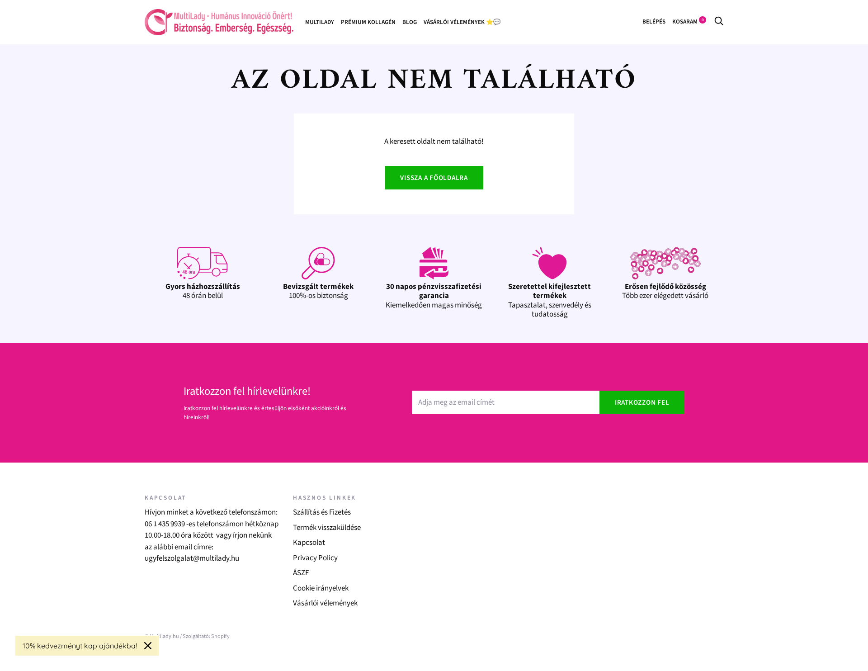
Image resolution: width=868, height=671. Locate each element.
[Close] (147, 645)
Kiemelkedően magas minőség (434, 295)
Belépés (653, 21)
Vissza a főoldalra (434, 178)
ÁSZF (301, 572)
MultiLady (319, 22)
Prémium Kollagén (368, 22)
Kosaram (688, 21)
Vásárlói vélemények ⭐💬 (462, 22)
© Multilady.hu (162, 636)
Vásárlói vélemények (325, 603)
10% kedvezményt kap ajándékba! (80, 645)
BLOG (409, 22)
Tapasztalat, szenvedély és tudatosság (549, 300)
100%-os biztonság (318, 291)
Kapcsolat (309, 542)
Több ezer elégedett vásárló (665, 291)
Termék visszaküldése (327, 527)
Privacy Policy (315, 558)
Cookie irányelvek (321, 588)
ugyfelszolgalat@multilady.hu (192, 558)
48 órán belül (202, 291)
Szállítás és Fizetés (322, 512)
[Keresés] (718, 21)
